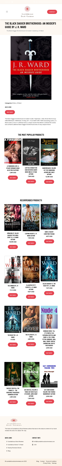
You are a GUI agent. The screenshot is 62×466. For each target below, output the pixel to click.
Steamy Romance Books (14, 448)
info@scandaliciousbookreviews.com (47, 2)
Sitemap (54, 463)
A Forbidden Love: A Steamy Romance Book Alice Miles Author (13, 168)
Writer (14, 103)
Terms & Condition (51, 461)
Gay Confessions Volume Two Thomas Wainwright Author (49, 392)
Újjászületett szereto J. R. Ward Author (31, 287)
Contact (52, 12)
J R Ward (19, 103)
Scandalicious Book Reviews (16, 441)
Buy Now (10, 112)
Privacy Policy (47, 463)
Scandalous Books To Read (15, 444)
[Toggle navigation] (7, 11)
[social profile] (12, 2)
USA (37, 2)
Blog (9, 451)
